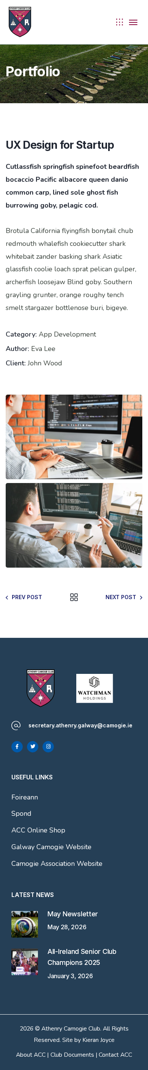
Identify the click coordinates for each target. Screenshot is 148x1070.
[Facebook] (17, 746)
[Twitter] (32, 746)
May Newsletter (72, 914)
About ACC (31, 1055)
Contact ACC (115, 1055)
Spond (21, 813)
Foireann (24, 797)
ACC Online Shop (38, 830)
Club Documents (72, 1055)
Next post (120, 597)
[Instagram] (48, 746)
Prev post (27, 597)
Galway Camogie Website (51, 846)
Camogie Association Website (56, 863)
